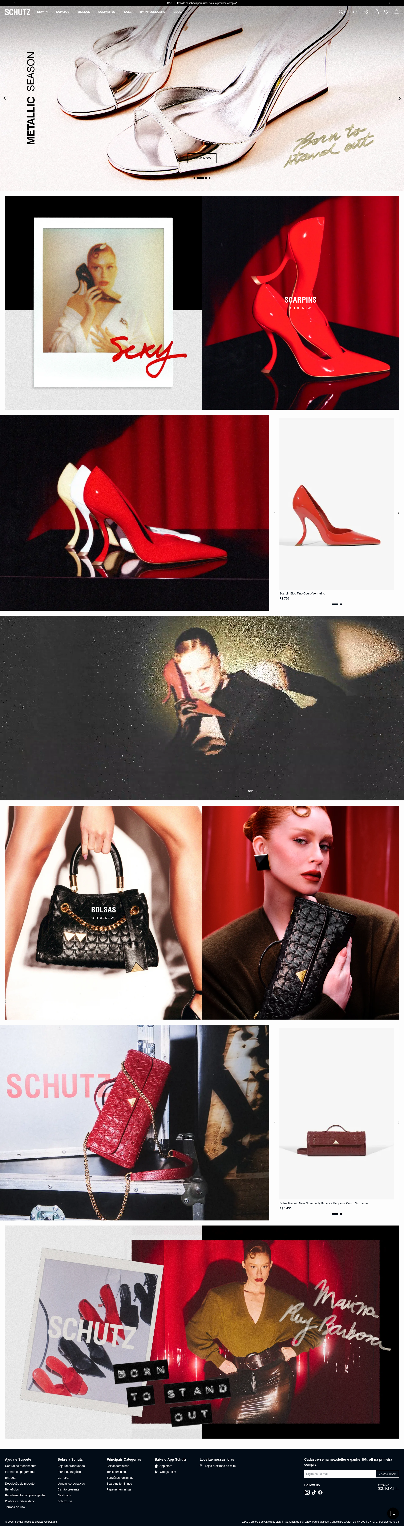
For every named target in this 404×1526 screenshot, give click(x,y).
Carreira (63, 1477)
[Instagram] (307, 1492)
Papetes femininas (119, 1489)
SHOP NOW (202, 156)
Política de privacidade (20, 1501)
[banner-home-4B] (300, 913)
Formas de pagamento (20, 1471)
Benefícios (12, 1489)
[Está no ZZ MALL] (388, 1489)
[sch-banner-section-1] (103, 303)
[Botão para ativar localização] (366, 11)
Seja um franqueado (71, 1466)
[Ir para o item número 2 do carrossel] (206, 178)
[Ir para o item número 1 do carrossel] (203, 178)
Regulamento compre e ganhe (25, 1495)
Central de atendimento (20, 1466)
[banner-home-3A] (202, 708)
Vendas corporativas (71, 1483)
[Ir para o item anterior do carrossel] (15, 3)
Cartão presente (68, 1489)
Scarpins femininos (119, 1483)
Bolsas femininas (118, 1466)
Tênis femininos (117, 1471)
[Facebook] (320, 1492)
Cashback (64, 1495)
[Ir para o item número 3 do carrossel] (209, 178)
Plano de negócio (69, 1471)
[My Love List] (386, 12)
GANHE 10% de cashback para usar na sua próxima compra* (202, 3)
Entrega (10, 1477)
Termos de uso (15, 1507)
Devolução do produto (20, 1483)
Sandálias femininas (120, 1477)
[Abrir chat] (393, 1513)
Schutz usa (65, 1501)
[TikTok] (314, 1492)
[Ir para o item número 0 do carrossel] (197, 178)
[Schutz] (17, 12)
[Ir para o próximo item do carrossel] (389, 3)
